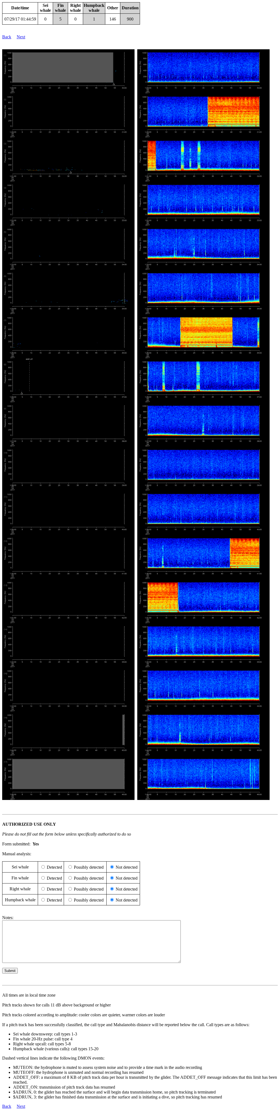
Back (6, 37)
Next (21, 37)
